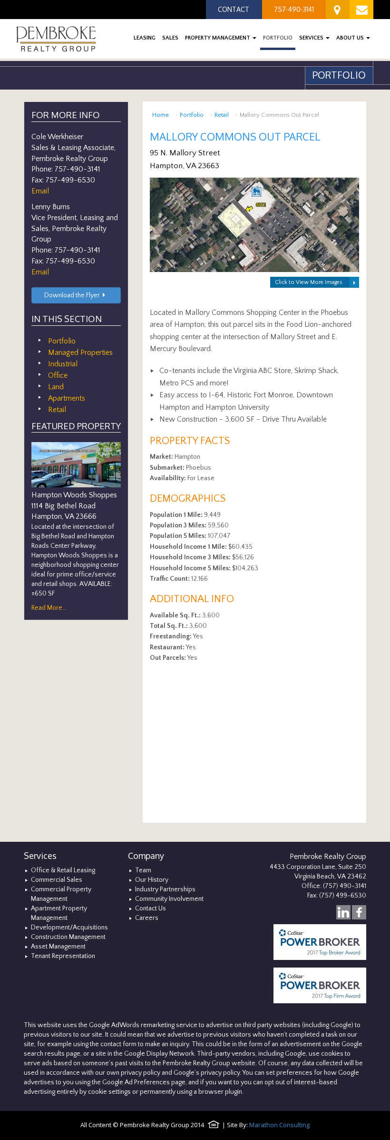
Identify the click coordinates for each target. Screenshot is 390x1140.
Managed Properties (80, 352)
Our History (151, 880)
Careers (146, 918)
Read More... (49, 608)
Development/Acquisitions (69, 927)
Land (56, 387)
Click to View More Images (308, 282)
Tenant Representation (63, 956)
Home (160, 114)
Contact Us (150, 908)
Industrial (63, 364)
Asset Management (58, 946)
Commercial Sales (56, 880)
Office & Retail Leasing (63, 870)
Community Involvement (169, 899)
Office (58, 375)
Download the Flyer (72, 295)
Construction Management (68, 937)
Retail (221, 114)
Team (143, 870)
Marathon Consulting (279, 1124)
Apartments (66, 398)
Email (40, 191)
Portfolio (192, 114)
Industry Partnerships (165, 889)
